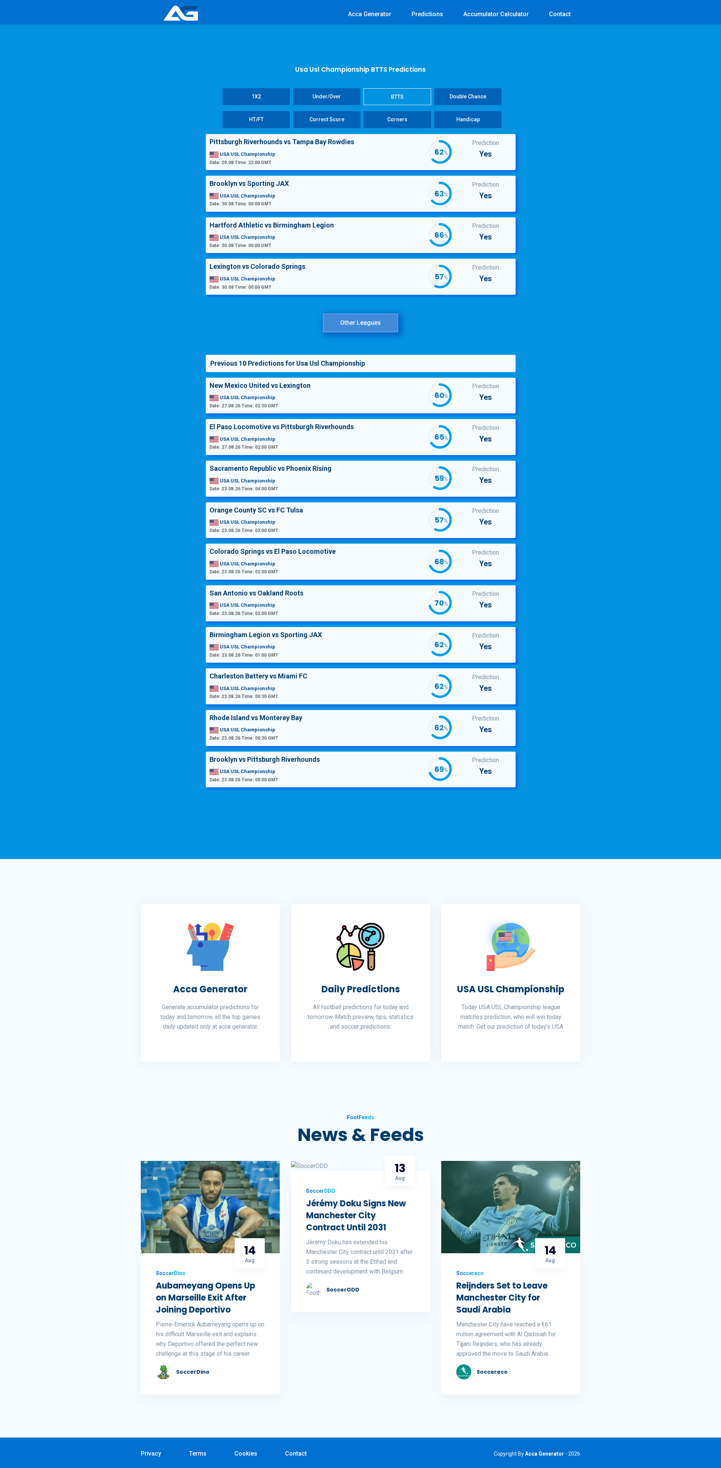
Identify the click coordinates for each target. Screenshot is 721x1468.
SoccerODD (342, 1289)
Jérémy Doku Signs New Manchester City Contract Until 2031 (356, 1215)
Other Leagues (360, 322)
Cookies (245, 1453)
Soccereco (492, 1372)
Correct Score (326, 119)
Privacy (151, 1453)
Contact (560, 14)
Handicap (468, 119)
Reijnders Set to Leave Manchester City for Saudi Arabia (502, 1298)
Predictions (427, 14)
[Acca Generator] (180, 12)
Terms (198, 1453)
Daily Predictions (360, 989)
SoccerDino (193, 1372)
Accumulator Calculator (496, 14)
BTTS (397, 97)
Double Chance (467, 96)
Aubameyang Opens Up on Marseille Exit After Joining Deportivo (205, 1298)
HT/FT (256, 119)
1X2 (256, 96)
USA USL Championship (510, 989)
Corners (397, 119)
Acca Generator (369, 14)
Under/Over (326, 96)
